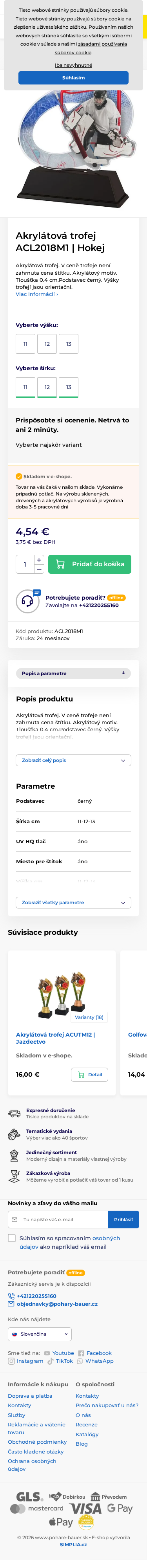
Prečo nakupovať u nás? (107, 1405)
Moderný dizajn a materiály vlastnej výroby (76, 1159)
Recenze (87, 1424)
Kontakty (19, 1405)
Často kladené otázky (36, 1451)
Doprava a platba (30, 1396)
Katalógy (87, 1434)
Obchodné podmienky (37, 1442)
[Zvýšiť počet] (39, 560)
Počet (25, 564)
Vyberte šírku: (36, 368)
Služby (16, 1415)
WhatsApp (99, 1361)
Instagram (30, 1361)
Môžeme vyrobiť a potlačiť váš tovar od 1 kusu (79, 1180)
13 (68, 343)
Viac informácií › (37, 294)
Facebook (99, 1353)
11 (25, 343)
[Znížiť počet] (39, 569)
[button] (73, 760)
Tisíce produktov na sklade (57, 1117)
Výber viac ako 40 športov (57, 1138)
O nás (83, 1415)
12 (47, 343)
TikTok (64, 1361)
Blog (82, 1444)
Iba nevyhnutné (73, 65)
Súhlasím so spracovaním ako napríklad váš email (70, 1242)
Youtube (63, 1353)
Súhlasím (73, 78)
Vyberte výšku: (37, 325)
